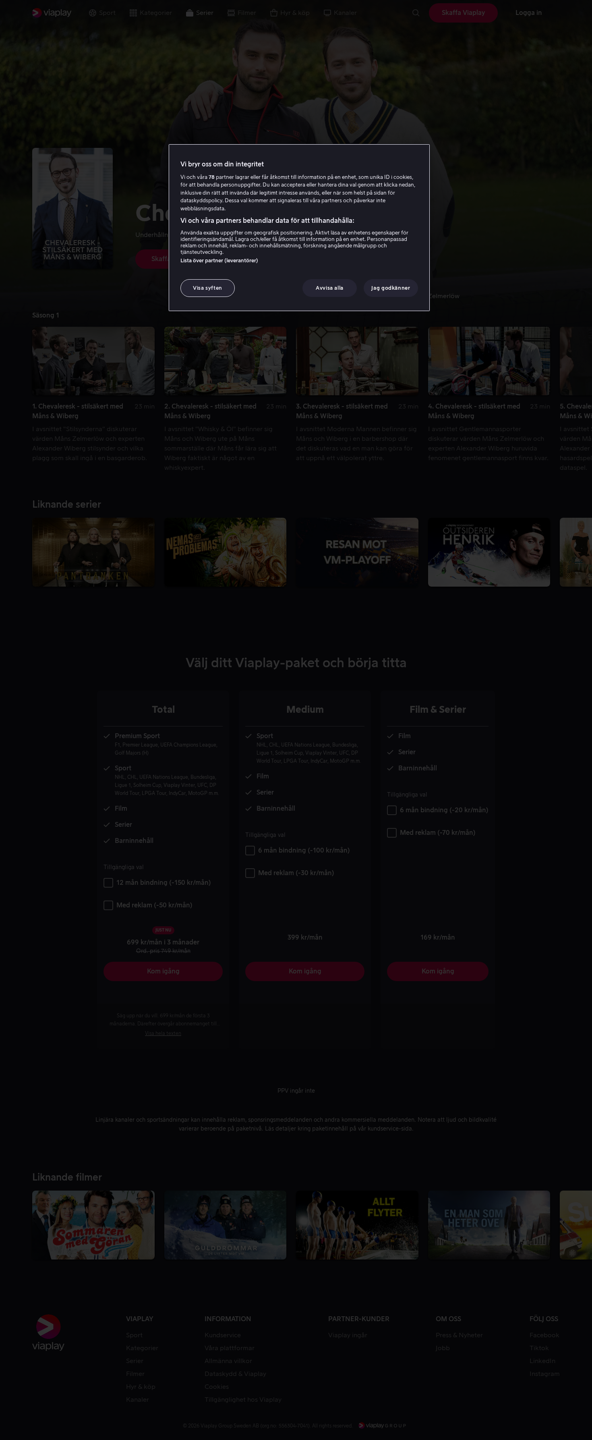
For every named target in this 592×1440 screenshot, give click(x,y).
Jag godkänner (390, 287)
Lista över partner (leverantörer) (219, 260)
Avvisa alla (330, 287)
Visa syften (207, 287)
